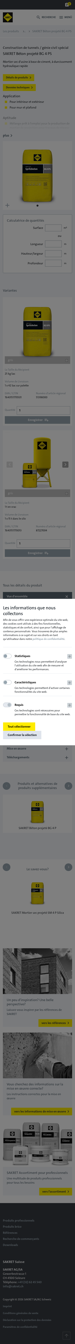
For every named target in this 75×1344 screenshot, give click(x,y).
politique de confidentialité (48, 639)
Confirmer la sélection (22, 735)
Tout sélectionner (19, 727)
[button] (43, 662)
